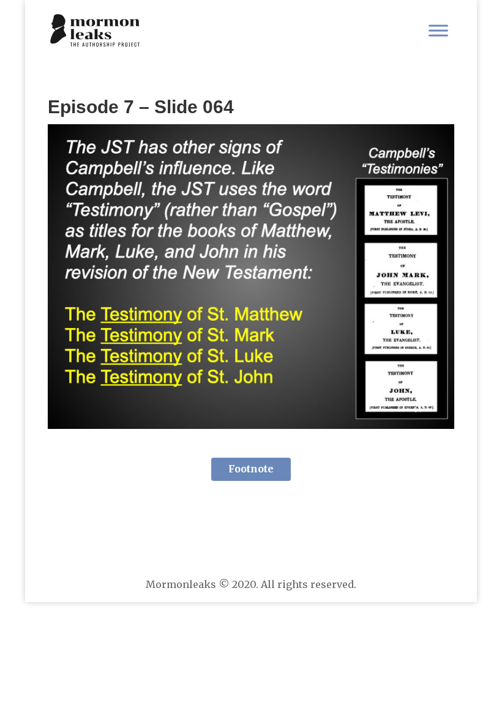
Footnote (251, 469)
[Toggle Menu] (438, 30)
